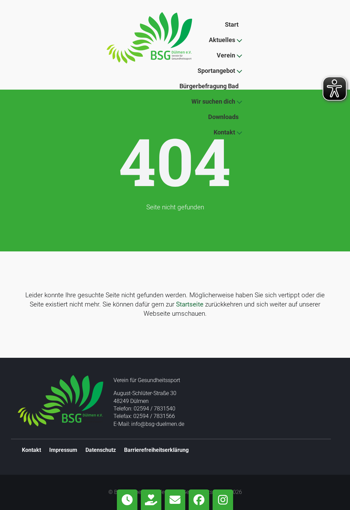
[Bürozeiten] (127, 499)
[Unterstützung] (151, 499)
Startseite (189, 304)
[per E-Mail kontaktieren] (175, 499)
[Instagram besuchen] (223, 499)
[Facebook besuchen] (199, 499)
